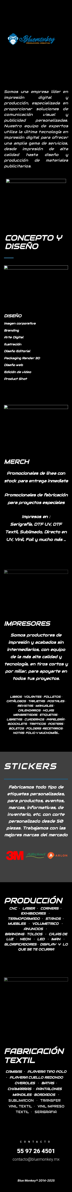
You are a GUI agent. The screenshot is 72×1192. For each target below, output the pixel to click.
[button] (7, 855)
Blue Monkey (62, 39)
